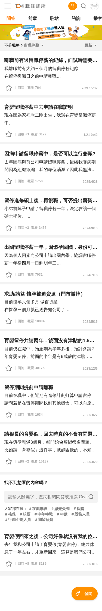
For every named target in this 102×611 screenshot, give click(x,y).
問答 (11, 18)
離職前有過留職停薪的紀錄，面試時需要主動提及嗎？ (51, 60)
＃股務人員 (80, 514)
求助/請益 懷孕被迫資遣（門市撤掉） (44, 294)
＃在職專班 (37, 509)
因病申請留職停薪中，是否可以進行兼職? (49, 153)
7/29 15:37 (90, 88)
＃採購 (78, 509)
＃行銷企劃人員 (17, 520)
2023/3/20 (90, 462)
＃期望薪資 (43, 520)
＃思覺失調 (60, 509)
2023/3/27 (90, 415)
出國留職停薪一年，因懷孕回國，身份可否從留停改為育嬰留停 (51, 247)
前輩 (32, 18)
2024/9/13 (90, 228)
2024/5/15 (90, 322)
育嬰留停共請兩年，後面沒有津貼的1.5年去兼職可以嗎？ (51, 340)
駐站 (54, 18)
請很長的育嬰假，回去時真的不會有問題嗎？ (51, 434)
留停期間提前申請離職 (28, 387)
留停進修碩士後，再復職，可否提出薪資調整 (51, 200)
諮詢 (76, 18)
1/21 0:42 (91, 135)
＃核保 (10, 514)
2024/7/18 (90, 275)
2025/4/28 (90, 182)
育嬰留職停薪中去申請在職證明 (38, 107)
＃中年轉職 (43, 514)
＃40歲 (61, 514)
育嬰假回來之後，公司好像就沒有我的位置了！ (51, 536)
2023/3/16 (90, 564)
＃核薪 (24, 514)
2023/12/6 (90, 368)
